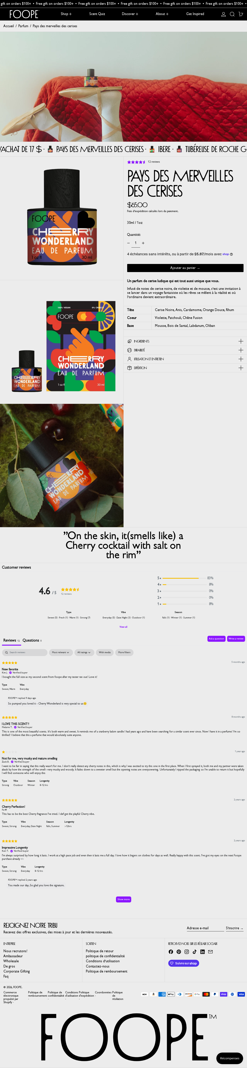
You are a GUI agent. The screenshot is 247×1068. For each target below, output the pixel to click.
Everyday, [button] (26, 826)
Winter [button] (31, 785)
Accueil (8, 26)
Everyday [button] (24, 689)
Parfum (23, 26)
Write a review (236, 638)
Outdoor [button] (18, 785)
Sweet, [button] (5, 689)
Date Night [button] (36, 826)
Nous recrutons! (15, 951)
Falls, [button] (48, 826)
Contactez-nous (97, 966)
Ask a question (216, 638)
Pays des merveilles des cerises (55, 26)
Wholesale (11, 961)
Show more (124, 899)
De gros (9, 966)
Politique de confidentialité (56, 994)
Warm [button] (12, 689)
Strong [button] (5, 785)
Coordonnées (103, 992)
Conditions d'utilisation (103, 961)
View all (123, 627)
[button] (232, 14)
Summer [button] (55, 826)
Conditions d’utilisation (71, 994)
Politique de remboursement (106, 971)
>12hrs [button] (68, 826)
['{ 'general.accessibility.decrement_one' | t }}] (128, 243)
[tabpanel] (123, 777)
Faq (5, 976)
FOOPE (17, 987)
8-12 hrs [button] (44, 785)
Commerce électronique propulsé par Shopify (11, 997)
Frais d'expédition (137, 211)
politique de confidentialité (105, 956)
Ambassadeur (13, 956)
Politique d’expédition (86, 994)
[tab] (32, 641)
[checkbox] (105, 652)
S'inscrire (232, 928)
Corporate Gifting (16, 971)
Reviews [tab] (11, 640)
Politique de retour (100, 951)
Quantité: (133, 235)
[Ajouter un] (143, 243)
